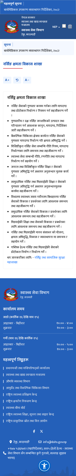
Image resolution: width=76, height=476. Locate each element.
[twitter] (41, 431)
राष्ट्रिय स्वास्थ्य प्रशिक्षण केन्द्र (21, 394)
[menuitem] (38, 323)
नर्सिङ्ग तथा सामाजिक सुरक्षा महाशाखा (36, 260)
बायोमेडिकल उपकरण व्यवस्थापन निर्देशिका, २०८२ (31, 9)
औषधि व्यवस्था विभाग (18, 381)
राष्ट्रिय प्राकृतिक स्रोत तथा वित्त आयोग (26, 421)
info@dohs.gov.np (55, 442)
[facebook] (34, 431)
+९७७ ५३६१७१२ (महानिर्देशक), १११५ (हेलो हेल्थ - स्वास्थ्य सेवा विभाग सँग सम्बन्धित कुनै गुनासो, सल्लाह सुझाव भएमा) (40, 453)
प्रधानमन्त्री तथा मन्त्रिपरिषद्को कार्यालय (28, 368)
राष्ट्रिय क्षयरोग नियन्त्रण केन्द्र (21, 401)
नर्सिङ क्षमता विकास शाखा (22, 64)
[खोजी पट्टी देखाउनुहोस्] (64, 26)
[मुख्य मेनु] (70, 26)
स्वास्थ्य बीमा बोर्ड (15, 408)
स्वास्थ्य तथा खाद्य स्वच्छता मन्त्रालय (25, 374)
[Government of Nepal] (11, 26)
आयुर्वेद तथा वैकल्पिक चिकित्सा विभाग (27, 388)
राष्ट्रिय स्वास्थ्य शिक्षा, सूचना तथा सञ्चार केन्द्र (30, 414)
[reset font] (17, 80)
